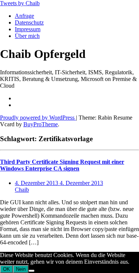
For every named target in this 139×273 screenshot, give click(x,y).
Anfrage (24, 16)
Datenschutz (29, 22)
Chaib (22, 189)
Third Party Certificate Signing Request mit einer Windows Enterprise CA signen (62, 165)
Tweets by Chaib (20, 3)
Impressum (27, 29)
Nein (21, 269)
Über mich (27, 36)
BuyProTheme (40, 124)
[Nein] (31, 271)
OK (6, 269)
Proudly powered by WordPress (38, 117)
